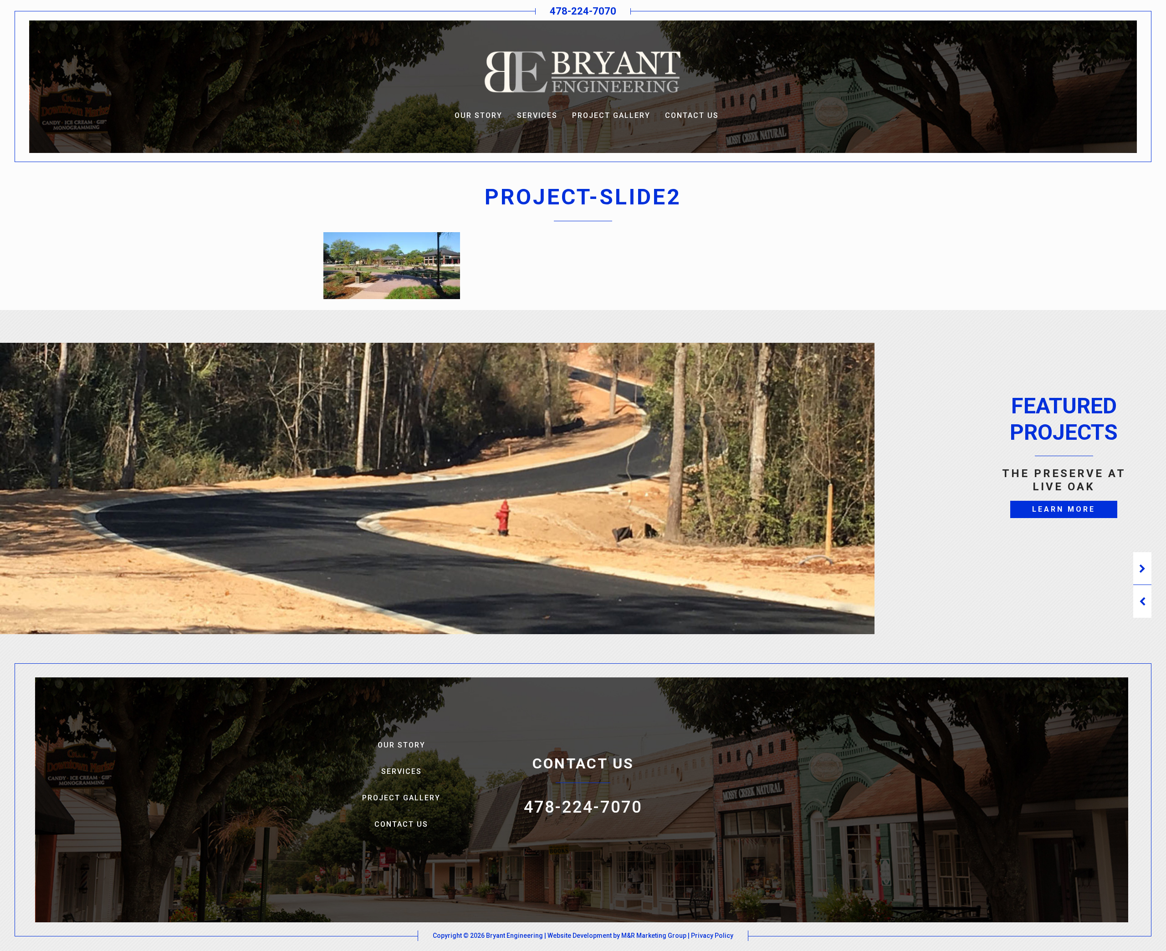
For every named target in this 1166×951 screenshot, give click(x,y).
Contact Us (692, 115)
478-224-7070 (583, 11)
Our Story (478, 115)
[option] (1064, 503)
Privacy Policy (712, 935)
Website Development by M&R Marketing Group (616, 935)
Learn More (1063, 509)
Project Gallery (611, 115)
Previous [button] (1142, 601)
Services (537, 115)
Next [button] (1142, 568)
